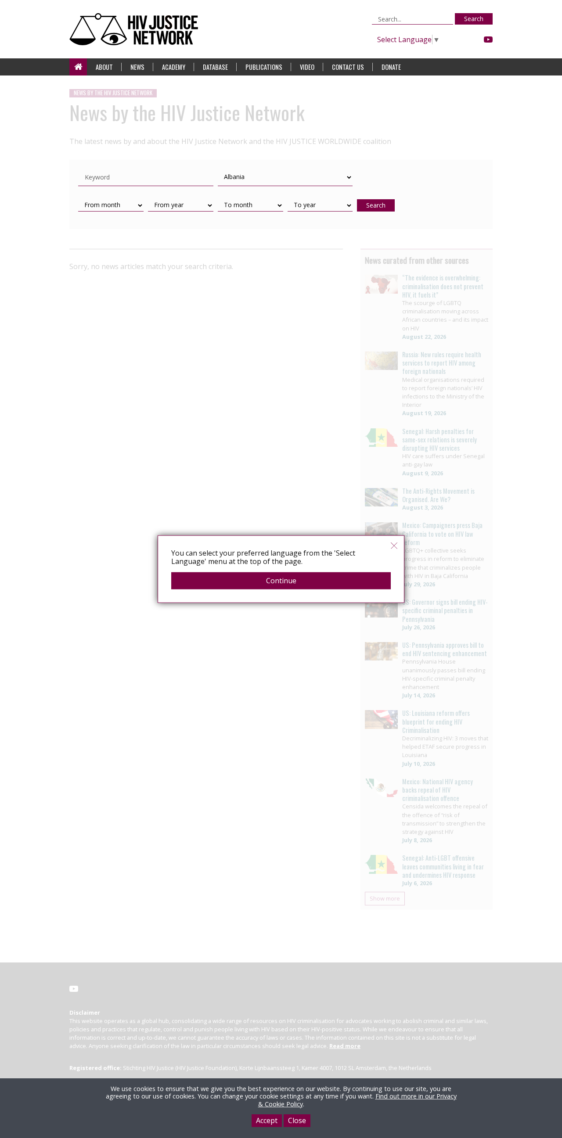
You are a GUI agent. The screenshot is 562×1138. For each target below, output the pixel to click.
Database (215, 67)
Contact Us (348, 67)
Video (307, 67)
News (137, 67)
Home (78, 66)
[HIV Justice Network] (135, 29)
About (104, 67)
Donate (391, 67)
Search (473, 18)
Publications (263, 67)
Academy (173, 67)
